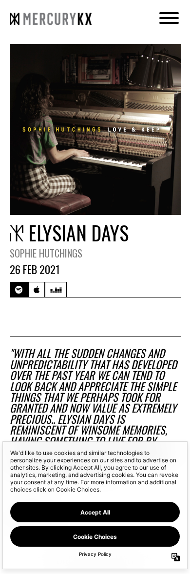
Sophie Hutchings (46, 253)
